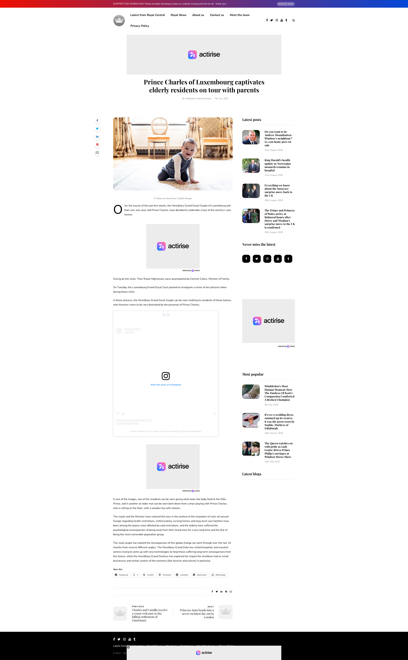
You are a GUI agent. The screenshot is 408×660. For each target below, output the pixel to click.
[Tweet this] (97, 128)
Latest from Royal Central (147, 15)
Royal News (178, 15)
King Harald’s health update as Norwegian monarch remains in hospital (278, 165)
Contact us (217, 15)
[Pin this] (97, 144)
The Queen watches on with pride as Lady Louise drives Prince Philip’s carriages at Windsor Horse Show (279, 450)
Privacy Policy (139, 26)
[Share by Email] (97, 152)
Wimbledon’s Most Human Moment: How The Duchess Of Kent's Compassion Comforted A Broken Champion (279, 392)
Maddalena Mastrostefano (198, 98)
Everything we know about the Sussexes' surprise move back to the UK (278, 190)
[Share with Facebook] (97, 120)
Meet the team (240, 15)
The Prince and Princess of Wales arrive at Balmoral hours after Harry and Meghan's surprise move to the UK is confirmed (280, 219)
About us (198, 15)
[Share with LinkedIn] (97, 136)
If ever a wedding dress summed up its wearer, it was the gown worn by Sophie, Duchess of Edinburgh (280, 421)
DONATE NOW (285, 4)
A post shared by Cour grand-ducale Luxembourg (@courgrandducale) (165, 431)
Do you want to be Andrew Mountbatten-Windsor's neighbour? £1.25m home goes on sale (278, 138)
